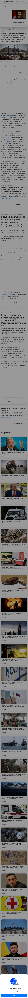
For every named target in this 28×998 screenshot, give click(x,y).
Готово (14, 995)
